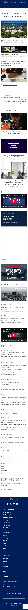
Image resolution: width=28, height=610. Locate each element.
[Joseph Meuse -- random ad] (9, 84)
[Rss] (20, 503)
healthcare (10, 88)
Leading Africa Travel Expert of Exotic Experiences (12, 389)
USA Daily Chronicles (9, 379)
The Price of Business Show (11, 346)
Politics (21, 42)
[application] (14, 201)
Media (16, 42)
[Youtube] (14, 503)
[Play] (3, 206)
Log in (2, 468)
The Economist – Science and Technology (15, 409)
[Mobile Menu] (26, 6)
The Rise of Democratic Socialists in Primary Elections (13, 441)
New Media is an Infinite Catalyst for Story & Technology (14, 132)
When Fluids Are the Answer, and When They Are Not (13, 404)
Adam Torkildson (8, 40)
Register (3, 466)
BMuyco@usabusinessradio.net (8, 322)
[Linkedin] (17, 503)
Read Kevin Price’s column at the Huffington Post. (12, 459)
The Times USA (8, 394)
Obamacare (16, 88)
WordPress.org (4, 473)
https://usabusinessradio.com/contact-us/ (13, 311)
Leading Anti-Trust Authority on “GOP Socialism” (12, 442)
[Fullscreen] (24, 206)
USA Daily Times (8, 417)
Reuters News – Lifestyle (10, 413)
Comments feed (5, 472)
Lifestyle (11, 42)
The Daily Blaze (8, 434)
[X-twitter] (10, 503)
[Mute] (22, 206)
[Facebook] (7, 503)
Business (6, 42)
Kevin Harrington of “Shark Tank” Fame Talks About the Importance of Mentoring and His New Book (14, 182)
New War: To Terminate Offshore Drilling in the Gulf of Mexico (14, 156)
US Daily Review (8, 362)
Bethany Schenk (19, 61)
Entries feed (4, 470)
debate (5, 88)
